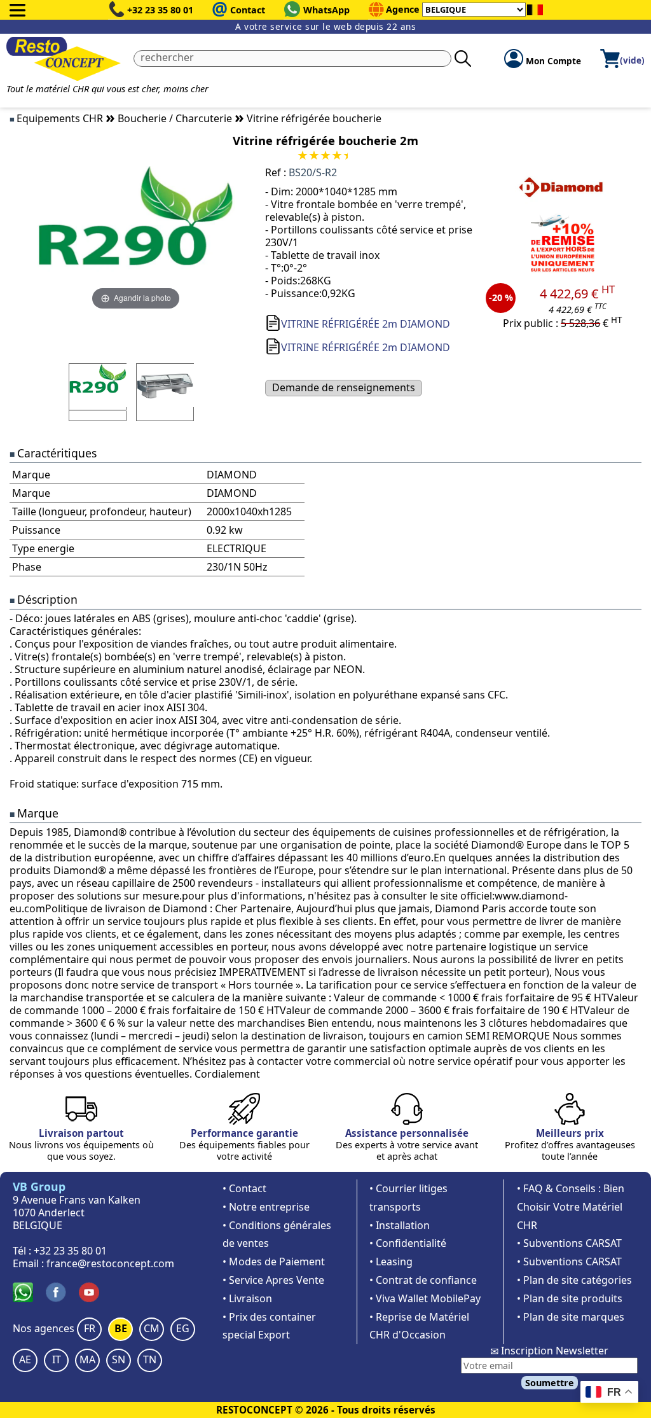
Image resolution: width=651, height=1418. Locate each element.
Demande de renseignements (343, 387)
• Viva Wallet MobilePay (425, 1298)
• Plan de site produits (569, 1298)
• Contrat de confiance (423, 1280)
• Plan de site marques (570, 1317)
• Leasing (391, 1262)
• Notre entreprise (266, 1207)
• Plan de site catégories (574, 1280)
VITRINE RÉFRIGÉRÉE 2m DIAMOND (365, 324)
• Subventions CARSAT (569, 1243)
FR (89, 1328)
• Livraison (247, 1298)
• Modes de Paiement (274, 1262)
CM (152, 1328)
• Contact (244, 1188)
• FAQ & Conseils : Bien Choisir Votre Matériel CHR (570, 1206)
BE (120, 1328)
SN (118, 1359)
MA (87, 1359)
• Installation (399, 1225)
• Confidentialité (407, 1243)
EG (182, 1328)
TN (149, 1359)
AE (25, 1359)
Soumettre (549, 1383)
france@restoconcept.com (110, 1263)
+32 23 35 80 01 (160, 10)
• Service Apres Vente (273, 1280)
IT (56, 1359)
